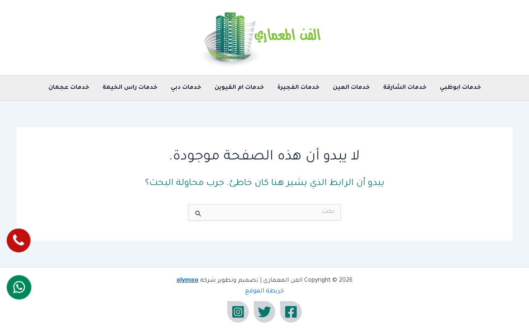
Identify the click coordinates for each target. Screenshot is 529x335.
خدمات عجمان (68, 88)
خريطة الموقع (264, 291)
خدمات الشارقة (405, 88)
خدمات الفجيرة (298, 88)
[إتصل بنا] (18, 240)
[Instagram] (238, 312)
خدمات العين (351, 88)
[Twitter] (264, 312)
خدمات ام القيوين (239, 88)
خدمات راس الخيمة (129, 88)
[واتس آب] (19, 287)
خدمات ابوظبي (460, 88)
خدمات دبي (186, 88)
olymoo (187, 281)
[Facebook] (291, 312)
